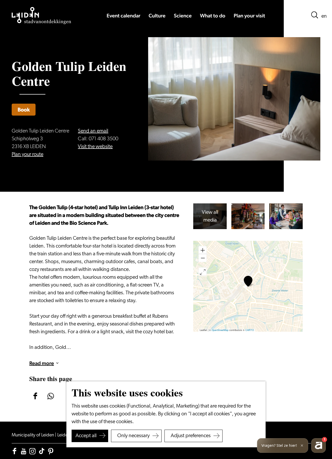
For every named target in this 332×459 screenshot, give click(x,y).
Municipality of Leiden (33, 435)
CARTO (249, 330)
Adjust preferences (191, 435)
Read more (41, 363)
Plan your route (27, 154)
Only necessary (133, 435)
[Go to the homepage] (41, 15)
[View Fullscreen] (202, 271)
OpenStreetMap (220, 330)
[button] (248, 281)
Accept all (85, 435)
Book (24, 110)
